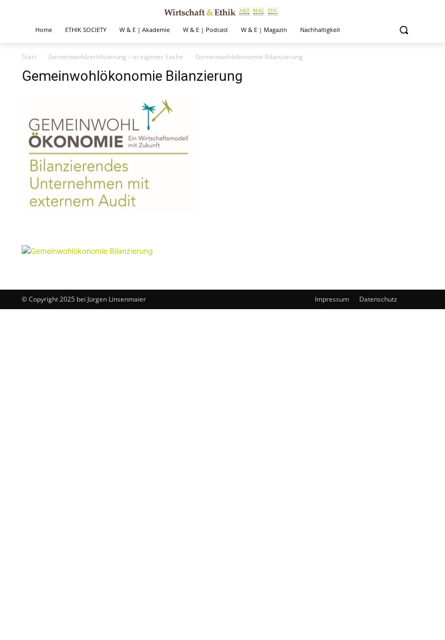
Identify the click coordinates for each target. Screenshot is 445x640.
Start (29, 56)
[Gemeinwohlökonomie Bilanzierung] (108, 234)
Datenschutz (378, 299)
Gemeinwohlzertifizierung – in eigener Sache (115, 56)
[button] (403, 30)
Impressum (332, 299)
